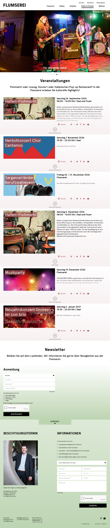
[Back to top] (106, 524)
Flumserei (50, 6)
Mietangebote (101, 3)
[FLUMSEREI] (14, 5)
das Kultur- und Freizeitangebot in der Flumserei (74, 451)
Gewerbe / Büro (10, 397)
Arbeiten (73, 6)
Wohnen (102, 6)
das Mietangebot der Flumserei (68, 454)
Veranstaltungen (10, 395)
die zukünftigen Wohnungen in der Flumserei (73, 457)
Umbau (62, 6)
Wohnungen (9, 399)
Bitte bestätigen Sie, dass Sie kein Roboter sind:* (18, 403)
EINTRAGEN (16, 414)
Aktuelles (81, 3)
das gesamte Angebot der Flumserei (70, 444)
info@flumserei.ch (9, 494)
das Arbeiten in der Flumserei (68, 447)
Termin (63, 124)
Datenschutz (98, 523)
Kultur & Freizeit (87, 6)
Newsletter (90, 3)
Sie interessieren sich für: (11, 393)
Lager (7, 400)
